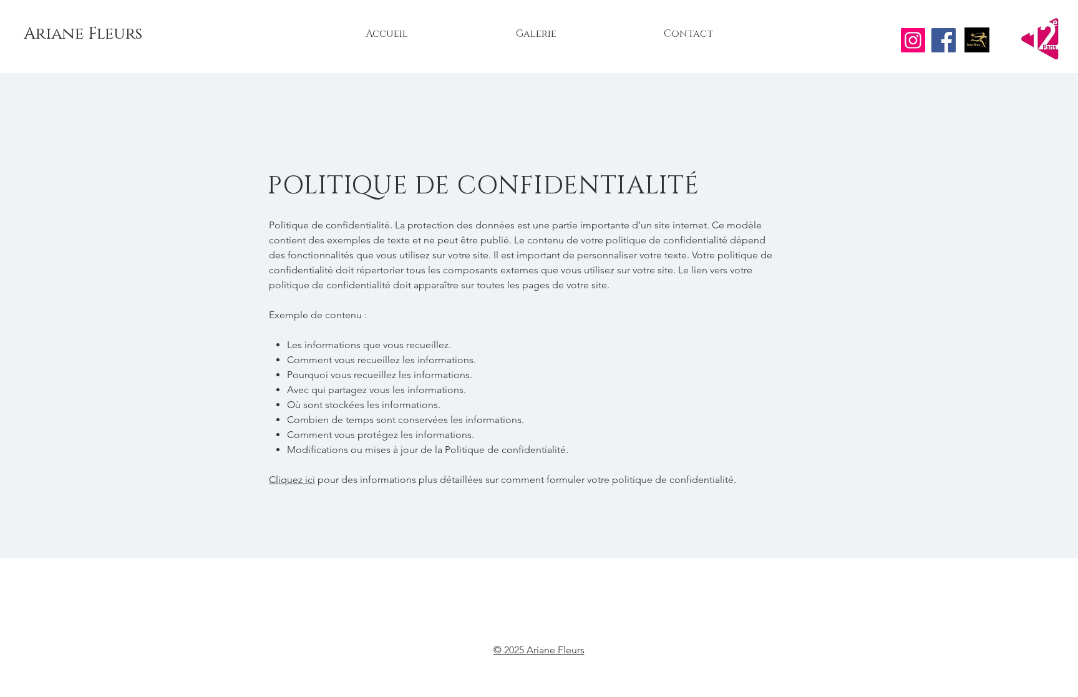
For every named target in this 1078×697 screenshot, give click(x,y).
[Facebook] (943, 40)
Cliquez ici (292, 479)
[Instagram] (913, 40)
